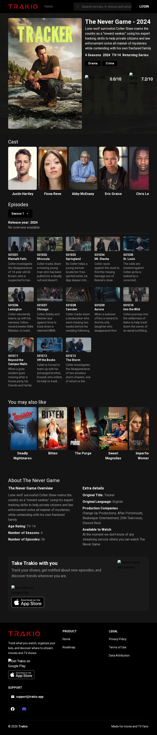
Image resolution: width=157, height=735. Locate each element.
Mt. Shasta (101, 259)
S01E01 (13, 254)
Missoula (43, 259)
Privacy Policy (118, 639)
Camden (71, 309)
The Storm (73, 360)
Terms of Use (117, 647)
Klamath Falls (17, 259)
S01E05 (128, 254)
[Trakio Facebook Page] (12, 708)
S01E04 (99, 254)
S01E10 (128, 305)
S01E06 (13, 305)
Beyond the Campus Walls (17, 362)
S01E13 (71, 355)
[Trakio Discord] (24, 708)
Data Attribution (119, 655)
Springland (73, 259)
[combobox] (20, 213)
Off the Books (46, 360)
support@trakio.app (29, 696)
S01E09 (99, 305)
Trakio (23, 726)
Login (144, 6)
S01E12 (42, 355)
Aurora (99, 309)
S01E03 (71, 254)
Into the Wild (131, 309)
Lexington (15, 309)
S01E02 (42, 254)
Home (48, 6)
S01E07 (42, 305)
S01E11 (13, 355)
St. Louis (129, 259)
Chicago (42, 309)
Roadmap (69, 647)
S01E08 (71, 305)
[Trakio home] (24, 633)
